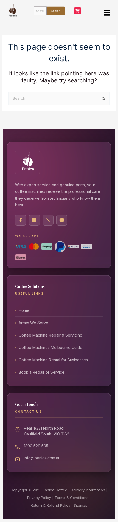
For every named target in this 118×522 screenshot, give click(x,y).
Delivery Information (88, 490)
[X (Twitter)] (48, 220)
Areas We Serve (33, 322)
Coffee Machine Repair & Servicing (50, 335)
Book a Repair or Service (41, 372)
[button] (107, 13)
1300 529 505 (36, 445)
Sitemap (81, 505)
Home (24, 310)
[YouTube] (61, 220)
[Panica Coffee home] (27, 162)
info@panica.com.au (42, 458)
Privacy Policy (39, 497)
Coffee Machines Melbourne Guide (50, 347)
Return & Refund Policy (50, 505)
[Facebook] (20, 220)
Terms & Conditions (71, 497)
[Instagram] (34, 220)
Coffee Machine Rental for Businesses (53, 359)
